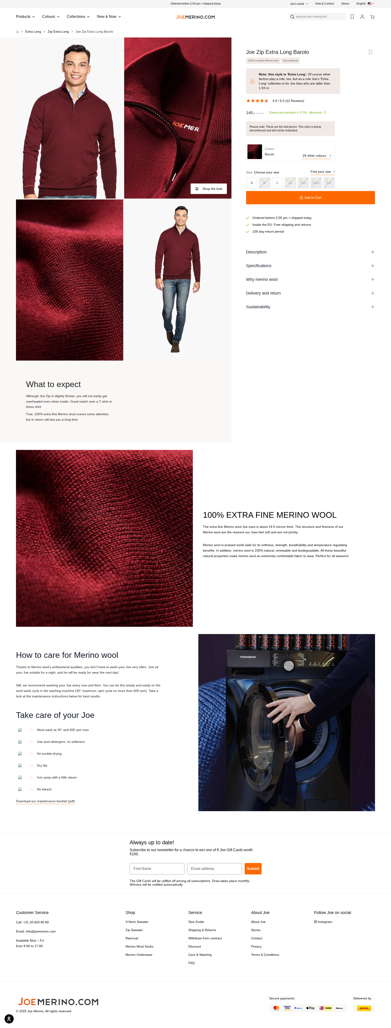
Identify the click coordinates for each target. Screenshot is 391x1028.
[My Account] (362, 17)
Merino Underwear (139, 954)
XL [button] (290, 183)
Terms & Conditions (265, 954)
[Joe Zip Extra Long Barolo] (69, 118)
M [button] (264, 183)
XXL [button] (303, 183)
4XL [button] (329, 183)
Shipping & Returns (202, 930)
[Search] (292, 16)
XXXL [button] (316, 183)
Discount (194, 946)
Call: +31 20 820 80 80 (32, 922)
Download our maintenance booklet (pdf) (45, 801)
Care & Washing (200, 954)
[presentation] (366, 3)
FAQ (191, 963)
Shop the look (212, 189)
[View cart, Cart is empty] (372, 17)
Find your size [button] (321, 171)
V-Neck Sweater (137, 922)
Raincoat (132, 938)
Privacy (256, 946)
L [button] (277, 183)
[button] (195, 3)
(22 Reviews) (294, 101)
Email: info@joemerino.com (36, 931)
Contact (256, 938)
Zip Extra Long (58, 31)
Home (17, 31)
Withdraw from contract (205, 938)
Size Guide (196, 922)
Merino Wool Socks (139, 946)
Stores (345, 3)
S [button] (252, 183)
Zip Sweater (134, 930)
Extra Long (33, 31)
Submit (253, 869)
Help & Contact (324, 3)
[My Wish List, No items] (352, 16)
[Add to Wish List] (370, 52)
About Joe (258, 922)
